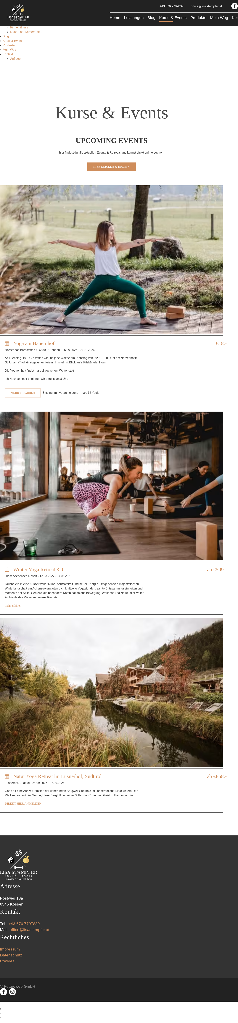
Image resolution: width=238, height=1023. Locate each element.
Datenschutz (11, 955)
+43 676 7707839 (171, 6)
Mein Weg (9, 49)
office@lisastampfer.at (206, 6)
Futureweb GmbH (19, 986)
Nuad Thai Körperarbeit (25, 31)
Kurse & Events (13, 40)
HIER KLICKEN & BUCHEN (111, 166)
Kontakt (8, 54)
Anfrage (15, 58)
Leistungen (134, 17)
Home (115, 17)
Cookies (7, 961)
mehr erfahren (23, 393)
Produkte (9, 45)
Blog (6, 36)
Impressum (10, 949)
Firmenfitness (19, 27)
